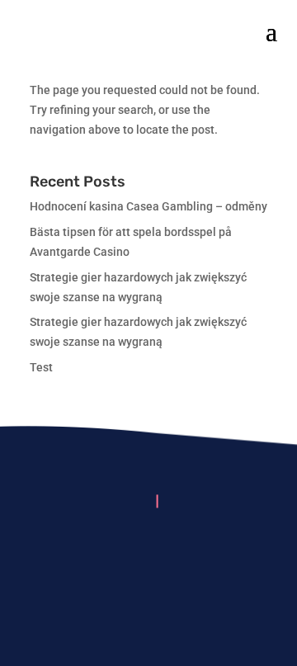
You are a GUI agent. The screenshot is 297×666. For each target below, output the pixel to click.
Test (41, 367)
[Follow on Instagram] (148, 552)
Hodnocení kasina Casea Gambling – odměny (148, 206)
